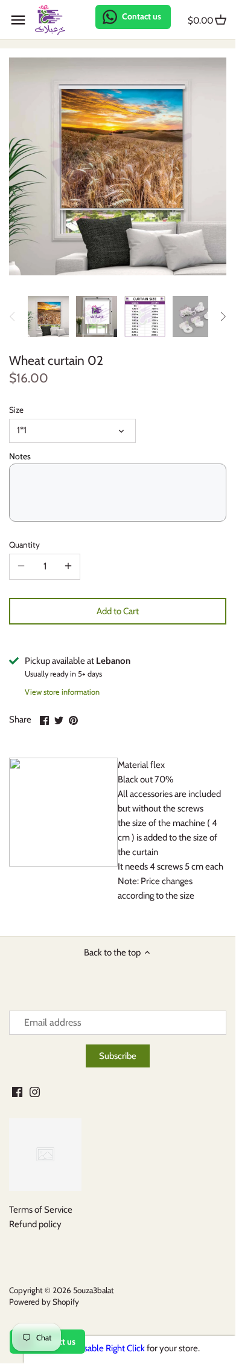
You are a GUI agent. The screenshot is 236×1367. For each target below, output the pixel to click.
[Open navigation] (18, 20)
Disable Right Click (110, 1348)
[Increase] (68, 566)
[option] (48, 316)
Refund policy (35, 1224)
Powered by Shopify (44, 1301)
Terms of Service (40, 1209)
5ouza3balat (93, 1290)
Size (16, 410)
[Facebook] (17, 1091)
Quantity (24, 544)
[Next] (222, 316)
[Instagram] (35, 1091)
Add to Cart (118, 611)
